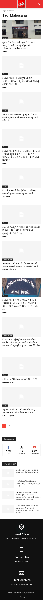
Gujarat (5, 38)
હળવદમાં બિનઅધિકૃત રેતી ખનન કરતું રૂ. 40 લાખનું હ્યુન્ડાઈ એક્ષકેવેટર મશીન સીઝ (19, 45)
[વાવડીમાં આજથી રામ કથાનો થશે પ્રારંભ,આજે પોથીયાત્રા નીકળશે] (8, 473)
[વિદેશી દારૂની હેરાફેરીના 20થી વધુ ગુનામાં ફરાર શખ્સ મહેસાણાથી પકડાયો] (21, 178)
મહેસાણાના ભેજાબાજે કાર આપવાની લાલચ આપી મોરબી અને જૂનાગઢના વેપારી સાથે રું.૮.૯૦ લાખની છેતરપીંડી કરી (20, 305)
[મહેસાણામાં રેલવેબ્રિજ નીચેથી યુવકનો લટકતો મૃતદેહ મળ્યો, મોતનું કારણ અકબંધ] (21, 65)
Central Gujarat (7, 259)
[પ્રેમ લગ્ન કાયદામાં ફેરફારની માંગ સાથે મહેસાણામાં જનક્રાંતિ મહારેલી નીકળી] (21, 102)
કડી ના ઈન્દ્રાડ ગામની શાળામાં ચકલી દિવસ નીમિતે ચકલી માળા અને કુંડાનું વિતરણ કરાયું (21, 230)
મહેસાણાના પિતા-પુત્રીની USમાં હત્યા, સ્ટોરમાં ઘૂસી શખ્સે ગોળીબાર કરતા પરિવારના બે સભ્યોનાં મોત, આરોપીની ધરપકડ (21, 156)
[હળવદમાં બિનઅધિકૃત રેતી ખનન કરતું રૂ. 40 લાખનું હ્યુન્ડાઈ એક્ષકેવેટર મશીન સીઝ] (21, 29)
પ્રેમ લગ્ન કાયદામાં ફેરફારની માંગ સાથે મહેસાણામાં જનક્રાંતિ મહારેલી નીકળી (20, 117)
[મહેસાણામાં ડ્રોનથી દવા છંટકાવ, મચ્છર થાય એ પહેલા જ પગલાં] (21, 397)
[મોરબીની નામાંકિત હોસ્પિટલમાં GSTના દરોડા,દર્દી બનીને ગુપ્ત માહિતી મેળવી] (8, 484)
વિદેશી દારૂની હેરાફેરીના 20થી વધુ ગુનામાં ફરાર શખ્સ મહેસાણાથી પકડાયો (19, 193)
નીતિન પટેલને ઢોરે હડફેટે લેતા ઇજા (20, 379)
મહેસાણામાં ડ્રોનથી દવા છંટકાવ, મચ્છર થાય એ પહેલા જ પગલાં (18, 411)
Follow (21, 446)
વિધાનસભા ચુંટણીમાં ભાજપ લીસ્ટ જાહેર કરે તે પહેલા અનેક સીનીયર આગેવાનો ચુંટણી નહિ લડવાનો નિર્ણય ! (21, 344)
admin (4, 51)
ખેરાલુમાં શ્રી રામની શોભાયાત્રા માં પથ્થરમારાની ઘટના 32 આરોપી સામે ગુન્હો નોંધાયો (20, 266)
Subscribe (34, 446)
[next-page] (14, 426)
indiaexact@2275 (8, 382)
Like (8, 446)
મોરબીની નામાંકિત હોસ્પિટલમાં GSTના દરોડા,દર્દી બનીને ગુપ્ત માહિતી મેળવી (28, 483)
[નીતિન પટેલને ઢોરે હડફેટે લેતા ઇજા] (21, 366)
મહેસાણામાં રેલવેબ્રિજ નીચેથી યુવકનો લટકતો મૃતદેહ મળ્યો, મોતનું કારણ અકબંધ (20, 81)
